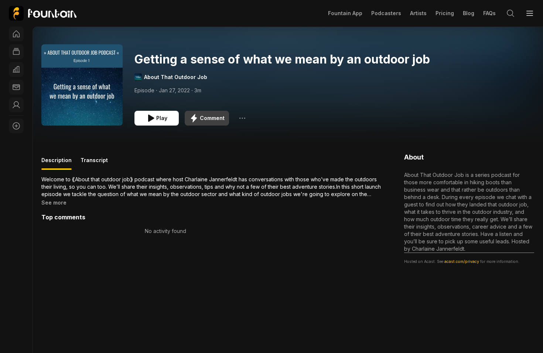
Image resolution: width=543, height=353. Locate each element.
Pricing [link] (445, 13)
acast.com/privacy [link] (461, 261)
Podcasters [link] (386, 13)
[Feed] (16, 51)
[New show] (16, 126)
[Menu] (529, 13)
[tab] (56, 163)
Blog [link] (468, 13)
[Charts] (16, 69)
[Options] (242, 118)
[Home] (16, 34)
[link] (42, 13)
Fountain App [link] (345, 13)
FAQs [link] (489, 13)
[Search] (510, 13)
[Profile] (16, 104)
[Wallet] (16, 87)
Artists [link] (418, 13)
